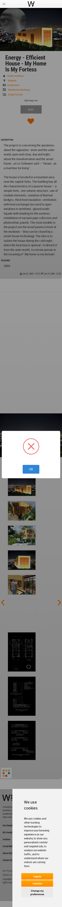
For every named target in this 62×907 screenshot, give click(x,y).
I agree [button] (37, 876)
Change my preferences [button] (37, 892)
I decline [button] (37, 883)
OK (31, 469)
